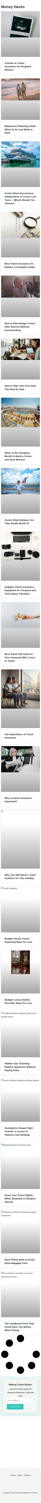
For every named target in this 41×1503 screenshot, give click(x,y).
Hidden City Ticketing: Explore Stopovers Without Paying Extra (20, 1067)
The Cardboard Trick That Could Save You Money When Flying (19, 1327)
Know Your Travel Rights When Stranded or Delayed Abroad (20, 1198)
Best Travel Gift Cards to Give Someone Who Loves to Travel (20, 657)
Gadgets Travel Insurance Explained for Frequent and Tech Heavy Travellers (20, 590)
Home (13, 1475)
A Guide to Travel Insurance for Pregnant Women (18, 66)
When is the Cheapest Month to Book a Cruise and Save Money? (18, 456)
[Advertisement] (20, 1443)
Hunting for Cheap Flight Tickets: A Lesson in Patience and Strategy (19, 1131)
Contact (27, 1475)
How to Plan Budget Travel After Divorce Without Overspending (20, 326)
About (19, 1475)
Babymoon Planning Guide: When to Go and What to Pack (20, 129)
